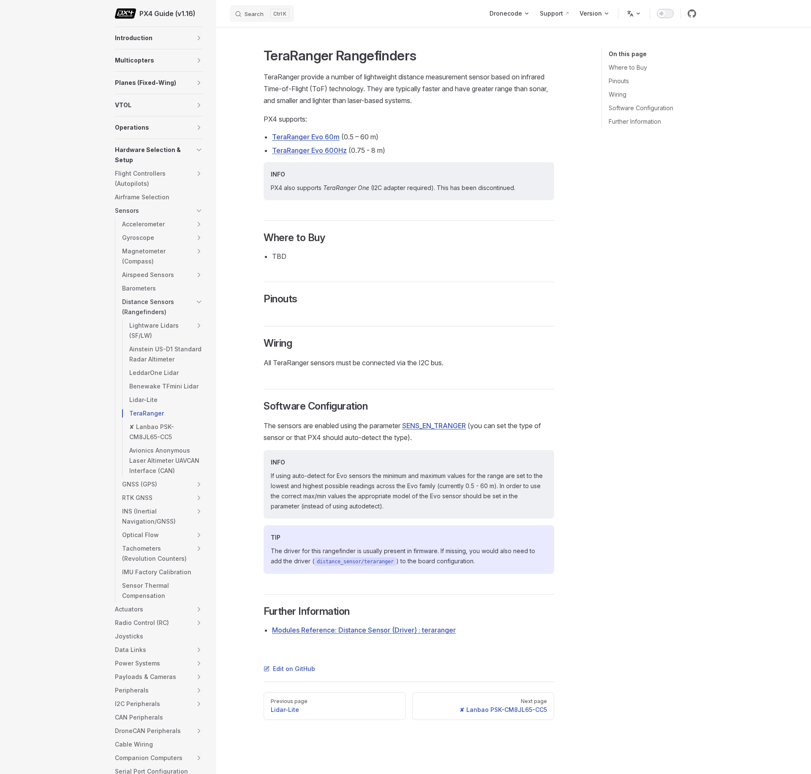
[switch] (665, 13)
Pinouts (619, 80)
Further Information (635, 121)
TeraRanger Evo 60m (306, 137)
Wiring (617, 94)
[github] (691, 13)
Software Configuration (641, 107)
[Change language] (634, 13)
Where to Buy (628, 67)
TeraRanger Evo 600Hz (309, 150)
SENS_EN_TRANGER (434, 425)
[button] (199, 38)
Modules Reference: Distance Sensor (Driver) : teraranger (364, 630)
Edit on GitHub (294, 668)
